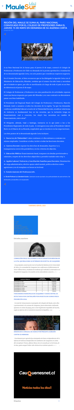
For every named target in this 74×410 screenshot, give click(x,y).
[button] (5, 34)
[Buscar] (71, 6)
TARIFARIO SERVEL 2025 (37, 205)
